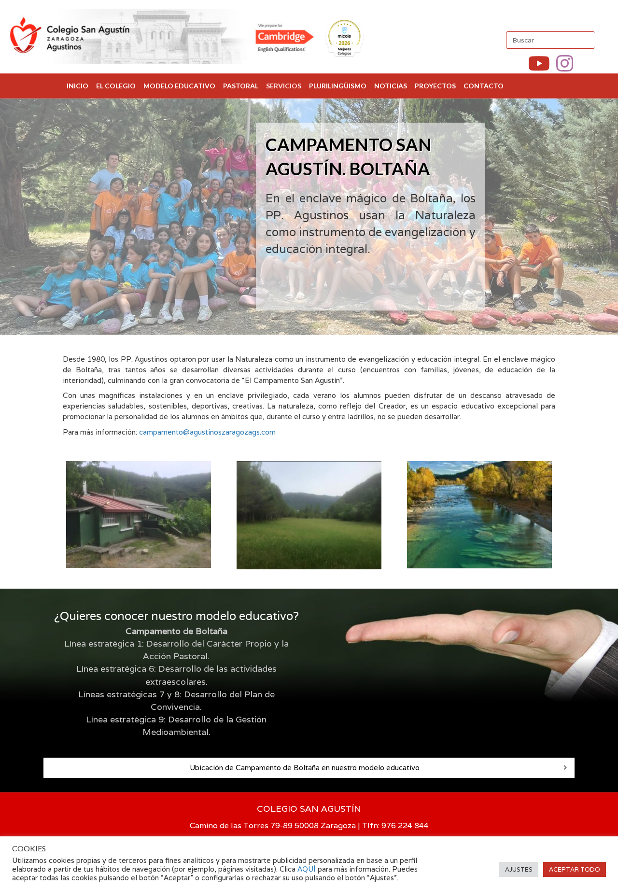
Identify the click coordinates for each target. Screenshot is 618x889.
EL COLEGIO (116, 86)
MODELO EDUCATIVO (179, 86)
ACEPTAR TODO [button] (574, 869)
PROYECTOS (435, 86)
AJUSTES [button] (519, 869)
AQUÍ (307, 869)
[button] (565, 767)
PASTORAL (240, 86)
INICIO (77, 86)
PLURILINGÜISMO (337, 86)
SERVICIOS (283, 86)
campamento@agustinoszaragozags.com (207, 432)
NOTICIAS (390, 86)
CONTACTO (484, 86)
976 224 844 (405, 825)
